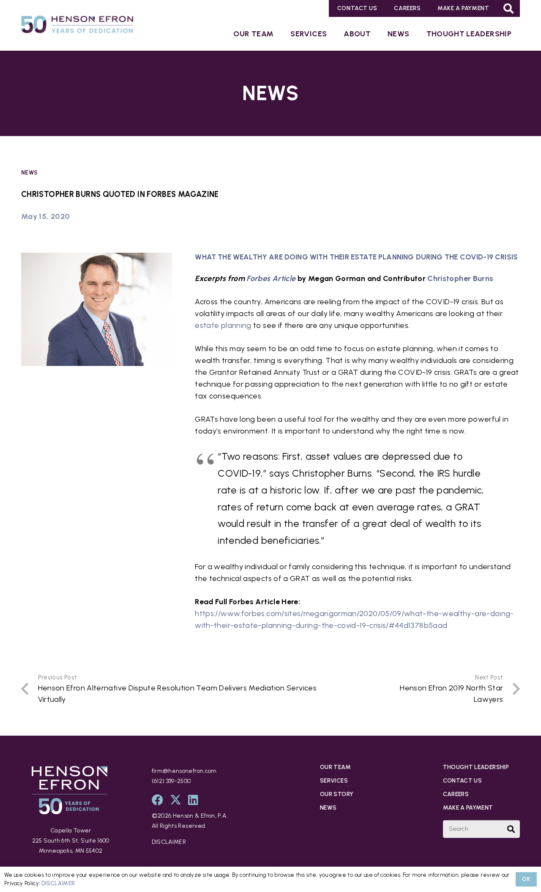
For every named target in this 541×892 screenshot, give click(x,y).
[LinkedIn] (193, 799)
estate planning (223, 325)
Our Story (336, 794)
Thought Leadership (476, 767)
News (29, 172)
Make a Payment (468, 807)
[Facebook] (157, 799)
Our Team (335, 767)
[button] (508, 8)
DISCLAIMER (169, 842)
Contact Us (462, 780)
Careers (456, 794)
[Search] (511, 829)
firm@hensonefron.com (184, 771)
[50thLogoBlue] (77, 26)
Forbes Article (270, 278)
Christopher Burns (460, 278)
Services (334, 780)
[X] (175, 799)
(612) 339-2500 (171, 781)
